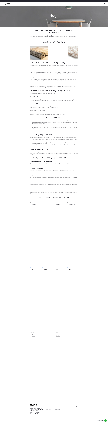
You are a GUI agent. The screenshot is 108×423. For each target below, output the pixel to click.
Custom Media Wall (49, 409)
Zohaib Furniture (33, 120)
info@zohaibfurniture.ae (38, 414)
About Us (56, 407)
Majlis (47, 411)
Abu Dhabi (31, 409)
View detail (41, 209)
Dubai (33, 409)
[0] (104, 3)
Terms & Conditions (57, 409)
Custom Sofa (48, 407)
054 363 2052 (36, 413)
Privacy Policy (56, 411)
